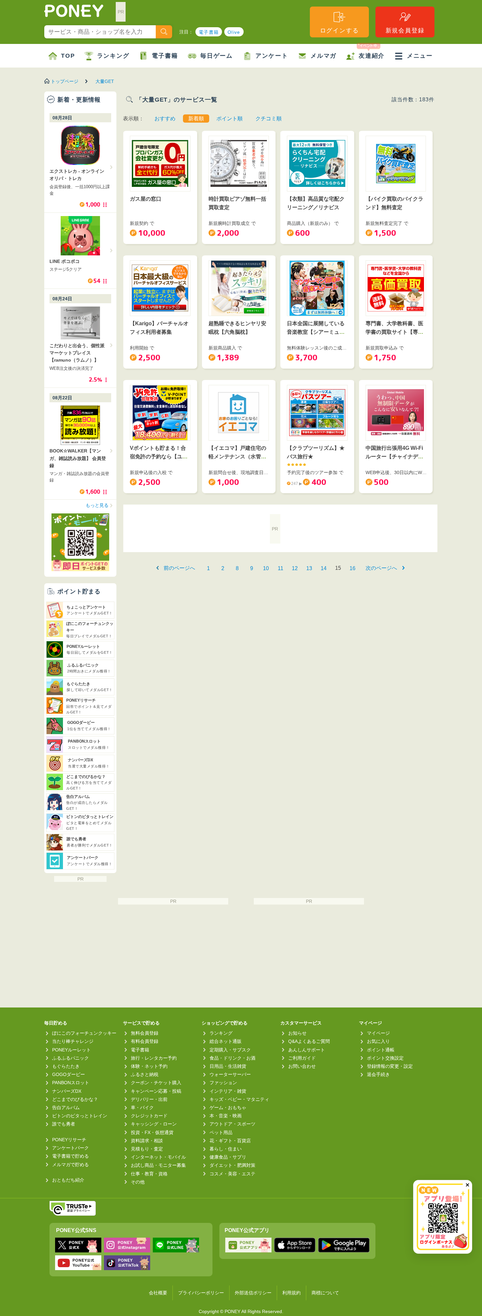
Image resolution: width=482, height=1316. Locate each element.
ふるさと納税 (144, 1074)
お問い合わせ (302, 1066)
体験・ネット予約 (149, 1066)
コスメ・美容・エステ (232, 1173)
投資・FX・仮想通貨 (152, 1132)
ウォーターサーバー (230, 1074)
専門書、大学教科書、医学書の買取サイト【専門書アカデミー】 (394, 332)
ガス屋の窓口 (145, 199)
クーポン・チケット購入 (156, 1082)
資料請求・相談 (147, 1140)
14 (324, 568)
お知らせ (297, 1033)
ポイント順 (229, 118)
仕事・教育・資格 (149, 1173)
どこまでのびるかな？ (75, 1099)
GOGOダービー (68, 1074)
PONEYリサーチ (69, 1139)
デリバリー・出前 (149, 1099)
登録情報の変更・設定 (390, 1066)
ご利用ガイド (302, 1058)
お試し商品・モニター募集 (158, 1165)
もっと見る (97, 505)
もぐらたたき (66, 1066)
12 (295, 568)
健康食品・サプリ (228, 1157)
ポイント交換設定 (385, 1058)
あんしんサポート (306, 1049)
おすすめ (164, 118)
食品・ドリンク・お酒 (232, 1058)
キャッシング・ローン (154, 1124)
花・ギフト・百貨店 (230, 1140)
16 (352, 568)
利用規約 (291, 1292)
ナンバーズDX (66, 1091)
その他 (138, 1182)
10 (266, 568)
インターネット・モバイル (158, 1157)
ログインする (339, 30)
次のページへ (381, 568)
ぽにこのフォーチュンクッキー (84, 1033)
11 (280, 568)
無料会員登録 (144, 1033)
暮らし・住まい (226, 1148)
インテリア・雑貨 (228, 1091)
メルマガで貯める (70, 1164)
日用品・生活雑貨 (228, 1066)
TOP (68, 55)
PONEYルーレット (71, 1049)
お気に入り (378, 1041)
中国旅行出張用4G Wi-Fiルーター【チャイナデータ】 (394, 456)
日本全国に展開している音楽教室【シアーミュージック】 (316, 332)
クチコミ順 (268, 118)
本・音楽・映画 (226, 1115)
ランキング (113, 55)
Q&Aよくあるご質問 (309, 1041)
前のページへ (179, 568)
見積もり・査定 (147, 1148)
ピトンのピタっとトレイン (79, 1115)
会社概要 (158, 1292)
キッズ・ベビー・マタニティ (239, 1099)
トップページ (64, 81)
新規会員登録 (405, 30)
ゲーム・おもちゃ (228, 1107)
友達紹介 (372, 55)
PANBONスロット (70, 1082)
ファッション (223, 1082)
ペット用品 (221, 1132)
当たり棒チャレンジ (72, 1041)
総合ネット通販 (226, 1041)
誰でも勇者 (63, 1124)
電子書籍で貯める (70, 1156)
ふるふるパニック (70, 1058)
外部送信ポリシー (253, 1292)
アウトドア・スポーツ (232, 1124)
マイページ (378, 1033)
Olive (234, 32)
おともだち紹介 (68, 1180)
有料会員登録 (144, 1041)
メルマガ (323, 55)
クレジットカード (149, 1115)
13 (309, 568)
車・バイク (142, 1107)
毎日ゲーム (216, 55)
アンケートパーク (70, 1147)
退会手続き (378, 1074)
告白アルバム (66, 1107)
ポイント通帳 (380, 1049)
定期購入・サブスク (230, 1049)
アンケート (271, 55)
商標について (325, 1292)
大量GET (104, 81)
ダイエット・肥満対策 (232, 1165)
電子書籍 (209, 32)
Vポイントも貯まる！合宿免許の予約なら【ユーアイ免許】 (159, 456)
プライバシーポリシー (201, 1292)
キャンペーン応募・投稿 (156, 1091)
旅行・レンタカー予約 (154, 1058)
